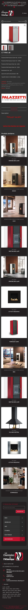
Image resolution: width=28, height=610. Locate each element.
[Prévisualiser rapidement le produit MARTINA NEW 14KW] (26, 228)
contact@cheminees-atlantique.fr (15, 580)
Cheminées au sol (9, 490)
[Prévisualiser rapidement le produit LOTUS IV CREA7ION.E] (26, 289)
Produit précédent (7, 21)
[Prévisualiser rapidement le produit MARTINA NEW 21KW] (26, 379)
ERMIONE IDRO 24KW (14, 281)
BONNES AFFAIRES (8, 189)
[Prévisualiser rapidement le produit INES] (26, 349)
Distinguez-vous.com (10, 608)
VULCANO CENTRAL (14, 432)
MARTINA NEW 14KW (14, 251)
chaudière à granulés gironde (13, 83)
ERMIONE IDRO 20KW (14, 160)
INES (14, 371)
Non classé (9, 81)
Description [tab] (14, 109)
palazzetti (8, 86)
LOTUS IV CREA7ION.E (14, 311)
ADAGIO (14, 191)
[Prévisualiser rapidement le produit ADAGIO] (26, 168)
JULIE (14, 221)
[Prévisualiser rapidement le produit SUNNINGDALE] (26, 470)
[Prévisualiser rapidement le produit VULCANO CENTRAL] (26, 409)
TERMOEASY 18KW (14, 341)
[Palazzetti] (14, 98)
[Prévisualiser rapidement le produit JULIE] (26, 198)
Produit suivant (21, 21)
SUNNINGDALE (14, 492)
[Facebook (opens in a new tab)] (14, 7)
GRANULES (14, 189)
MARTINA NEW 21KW (14, 402)
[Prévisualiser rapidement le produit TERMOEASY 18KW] (26, 319)
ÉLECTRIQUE (15, 490)
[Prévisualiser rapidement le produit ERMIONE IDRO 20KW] (26, 138)
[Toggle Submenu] (22, 518)
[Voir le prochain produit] (26, 21)
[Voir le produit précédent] (2, 21)
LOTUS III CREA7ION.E (14, 462)
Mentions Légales (18, 608)
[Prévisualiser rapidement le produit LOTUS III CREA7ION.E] (26, 439)
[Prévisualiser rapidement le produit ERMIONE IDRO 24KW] (26, 258)
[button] (25, 25)
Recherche (20, 511)
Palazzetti (8, 88)
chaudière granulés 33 (13, 84)
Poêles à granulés (20, 189)
